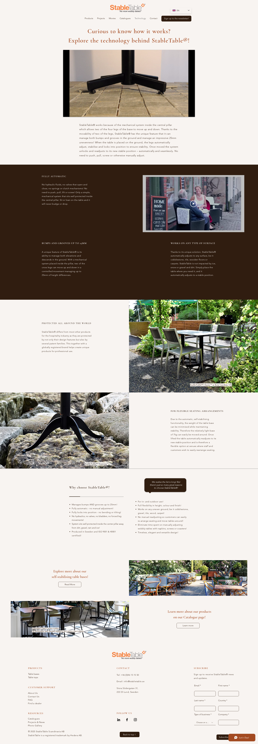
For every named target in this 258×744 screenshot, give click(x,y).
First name (223, 686)
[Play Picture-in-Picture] (186, 113)
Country (222, 700)
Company (222, 714)
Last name (199, 700)
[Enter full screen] (191, 113)
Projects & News (36, 722)
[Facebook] (127, 720)
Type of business (202, 714)
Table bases (33, 674)
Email (196, 686)
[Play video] (193, 203)
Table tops (33, 677)
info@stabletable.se (134, 681)
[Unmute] (71, 113)
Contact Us (33, 696)
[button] (89, 18)
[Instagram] (135, 720)
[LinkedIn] (119, 720)
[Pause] (66, 113)
